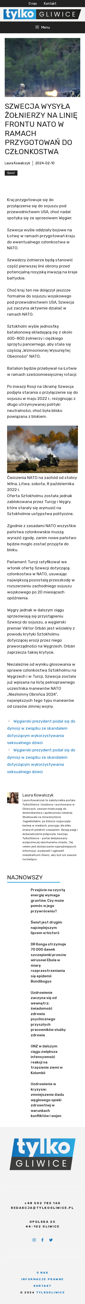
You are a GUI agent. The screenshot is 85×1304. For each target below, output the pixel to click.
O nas (33, 4)
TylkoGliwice (50, 1292)
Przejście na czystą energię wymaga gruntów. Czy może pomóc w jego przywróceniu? (48, 900)
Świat (11, 173)
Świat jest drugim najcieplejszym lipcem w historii (46, 927)
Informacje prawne (42, 1279)
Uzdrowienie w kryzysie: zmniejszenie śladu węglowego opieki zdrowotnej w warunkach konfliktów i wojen (47, 1100)
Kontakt (50, 4)
